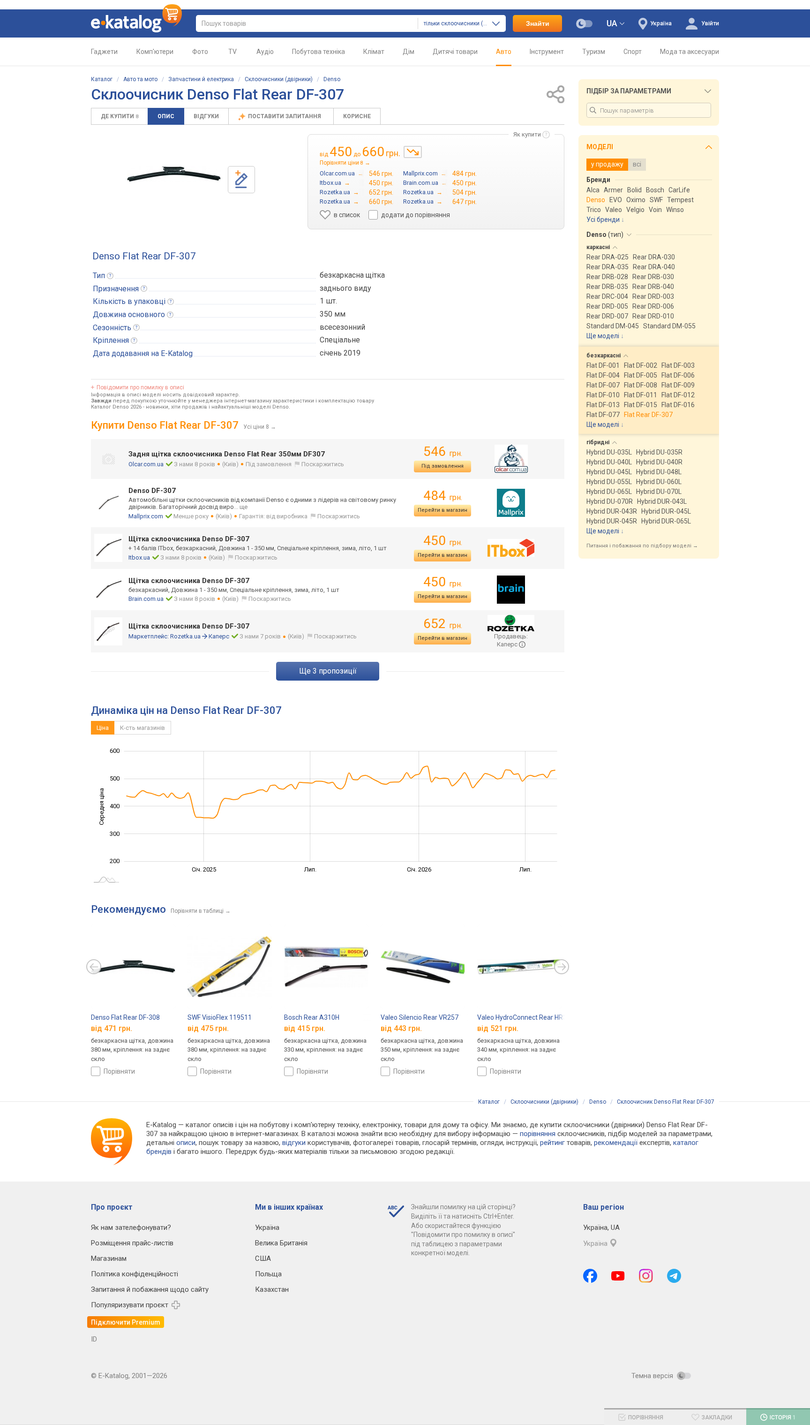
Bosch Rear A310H (311, 1017)
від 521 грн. (497, 1028)
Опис (166, 116)
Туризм (593, 51)
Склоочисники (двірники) (279, 79)
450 (442, 540)
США (263, 1258)
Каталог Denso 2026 (116, 407)
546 (442, 451)
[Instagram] (646, 1276)
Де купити (119, 116)
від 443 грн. (401, 1028)
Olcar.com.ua (146, 464)
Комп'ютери (154, 51)
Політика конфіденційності (134, 1274)
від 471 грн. (111, 1028)
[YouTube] (618, 1276)
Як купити (527, 134)
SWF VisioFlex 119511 (220, 1017)
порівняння (537, 1133)
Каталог (101, 79)
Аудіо (265, 51)
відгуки (294, 1142)
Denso (331, 79)
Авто (503, 51)
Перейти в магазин (442, 510)
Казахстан (272, 1289)
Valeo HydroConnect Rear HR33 (523, 1017)
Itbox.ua (139, 557)
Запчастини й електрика (201, 79)
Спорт (632, 51)
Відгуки (206, 116)
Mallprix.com (145, 516)
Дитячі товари (455, 51)
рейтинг (552, 1142)
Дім (408, 51)
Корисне (357, 116)
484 (442, 495)
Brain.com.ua (146, 598)
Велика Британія (281, 1243)
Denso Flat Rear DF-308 (125, 1017)
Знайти (537, 23)
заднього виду (345, 288)
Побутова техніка (318, 51)
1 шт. (328, 300)
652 (442, 623)
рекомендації (616, 1142)
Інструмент (547, 51)
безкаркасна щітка (352, 275)
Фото (200, 51)
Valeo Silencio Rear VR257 (419, 1017)
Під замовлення (442, 466)
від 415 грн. (304, 1028)
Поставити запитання (285, 116)
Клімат (373, 51)
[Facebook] (590, 1276)
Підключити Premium (125, 1322)
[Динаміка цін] (413, 152)
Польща (268, 1274)
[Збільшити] (174, 174)
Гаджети (104, 51)
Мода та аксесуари (689, 51)
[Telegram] (674, 1276)
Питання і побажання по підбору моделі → (642, 546)
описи (185, 1142)
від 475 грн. (208, 1028)
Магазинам (109, 1258)
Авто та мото (140, 79)
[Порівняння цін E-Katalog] (136, 23)
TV (232, 51)
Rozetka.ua (185, 636)
